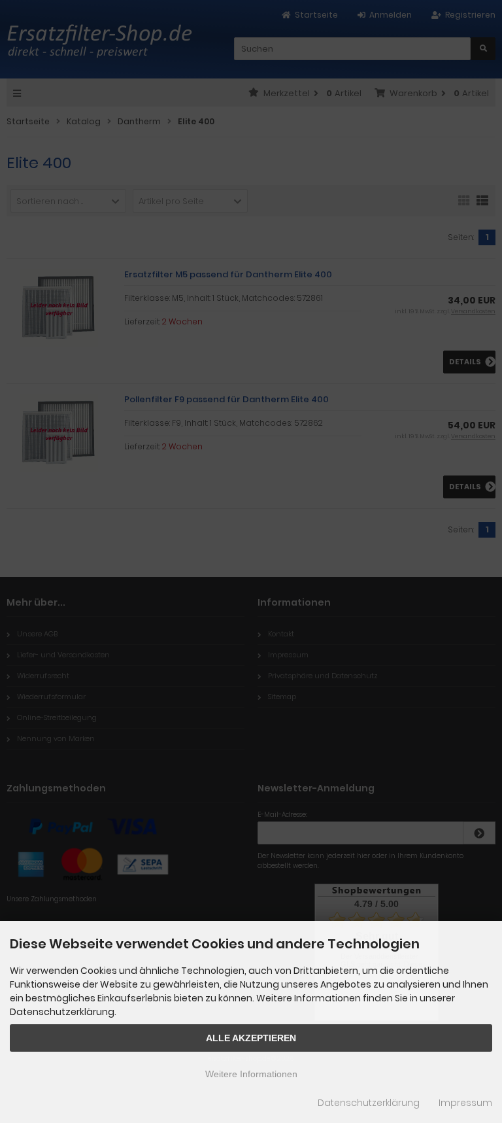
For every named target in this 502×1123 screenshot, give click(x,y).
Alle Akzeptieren (251, 1038)
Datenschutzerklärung (369, 1102)
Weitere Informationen (251, 1074)
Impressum (465, 1102)
